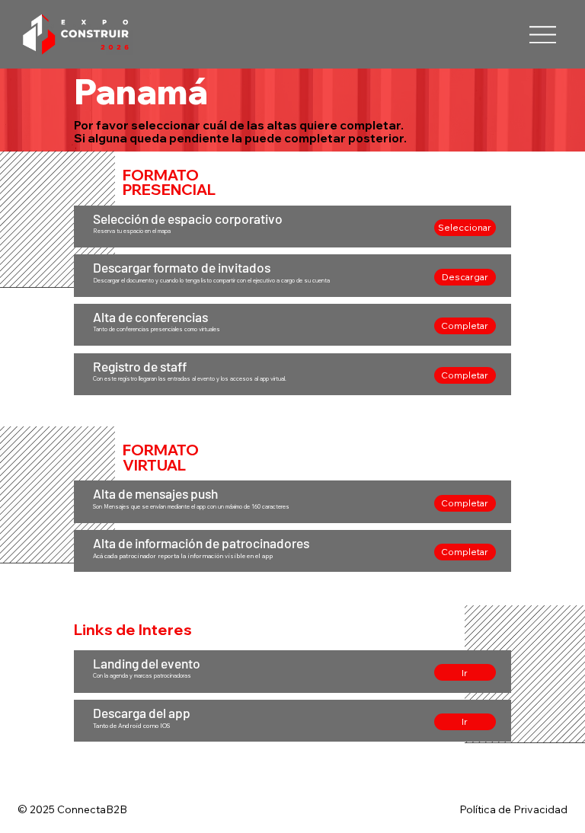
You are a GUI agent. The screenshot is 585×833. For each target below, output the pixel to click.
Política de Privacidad (513, 809)
